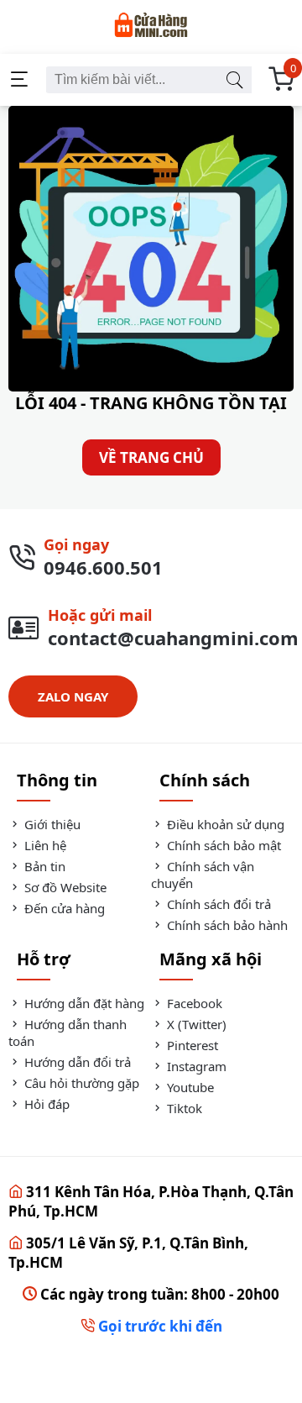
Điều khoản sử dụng (224, 824)
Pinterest (191, 1045)
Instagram (195, 1066)
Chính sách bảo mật (222, 845)
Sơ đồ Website (64, 887)
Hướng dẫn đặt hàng (82, 1003)
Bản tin (43, 866)
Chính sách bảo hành (226, 925)
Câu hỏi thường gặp (80, 1083)
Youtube (189, 1087)
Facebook (193, 1003)
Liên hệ (43, 845)
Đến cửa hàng (63, 908)
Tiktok (183, 1108)
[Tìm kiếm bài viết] (234, 79)
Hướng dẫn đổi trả (76, 1062)
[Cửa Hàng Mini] (151, 27)
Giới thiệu (51, 824)
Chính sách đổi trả (217, 904)
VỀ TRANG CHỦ (151, 457)
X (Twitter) (195, 1024)
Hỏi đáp (45, 1104)
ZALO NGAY (73, 696)
